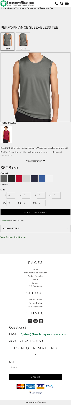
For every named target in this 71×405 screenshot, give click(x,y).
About (35, 279)
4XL (35, 203)
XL (50, 195)
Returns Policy (35, 299)
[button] (61, 3)
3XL (19, 203)
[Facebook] (30, 321)
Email (11, 362)
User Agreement (35, 306)
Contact (35, 283)
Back (23, 48)
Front (7, 48)
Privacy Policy (35, 303)
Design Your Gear (16, 8)
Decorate (5, 220)
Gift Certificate (35, 286)
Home (3, 8)
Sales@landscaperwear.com (43, 334)
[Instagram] (35, 321)
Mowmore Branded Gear (35, 272)
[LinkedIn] (41, 321)
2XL (4, 203)
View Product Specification (13, 237)
